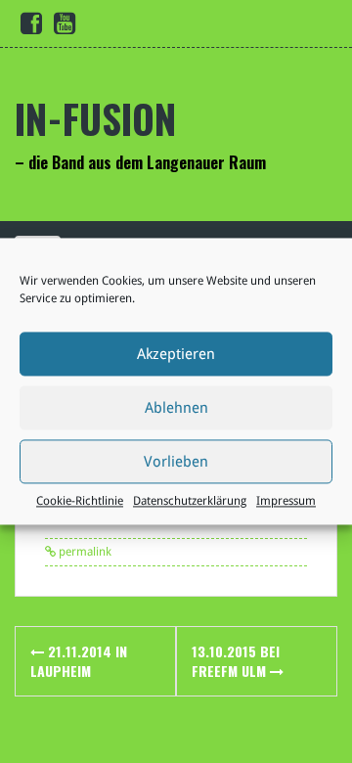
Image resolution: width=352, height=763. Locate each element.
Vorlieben (176, 462)
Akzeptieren (176, 354)
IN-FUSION (95, 118)
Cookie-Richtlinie (79, 501)
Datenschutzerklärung (189, 501)
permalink (83, 552)
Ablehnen (176, 408)
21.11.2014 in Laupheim (78, 661)
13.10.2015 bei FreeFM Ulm (236, 661)
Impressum (286, 501)
